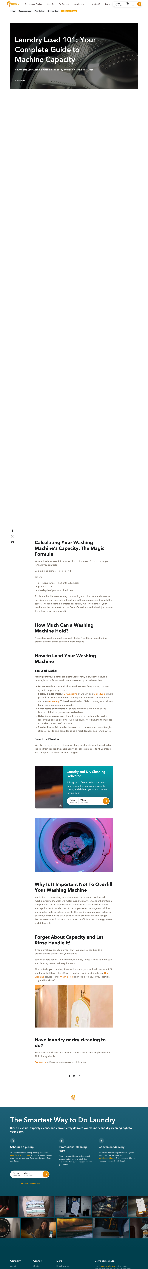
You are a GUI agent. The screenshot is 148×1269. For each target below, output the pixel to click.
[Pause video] (60, 806)
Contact (36, 1266)
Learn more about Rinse (30, 1183)
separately (53, 701)
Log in (107, 4)
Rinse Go (50, 4)
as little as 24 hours (107, 1158)
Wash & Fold (67, 976)
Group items (70, 693)
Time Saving (39, 11)
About (13, 1266)
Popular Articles (25, 11)
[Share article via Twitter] (12, 537)
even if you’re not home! (20, 1155)
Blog (13, 11)
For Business (64, 4)
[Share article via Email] (12, 542)
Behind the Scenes (69, 11)
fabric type (99, 693)
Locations (78, 4)
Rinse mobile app (107, 1266)
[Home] (13, 4)
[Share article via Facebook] (12, 531)
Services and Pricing (33, 4)
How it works (62, 1266)
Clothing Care (53, 11)
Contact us (40, 1062)
